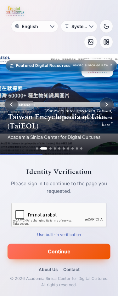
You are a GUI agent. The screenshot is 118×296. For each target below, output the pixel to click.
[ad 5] (59, 148)
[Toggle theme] (106, 26)
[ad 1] (37, 148)
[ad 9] (77, 148)
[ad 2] (43, 148)
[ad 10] (81, 148)
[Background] (90, 42)
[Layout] (106, 42)
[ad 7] (68, 148)
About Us (48, 269)
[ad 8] (72, 148)
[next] (107, 104)
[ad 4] (55, 148)
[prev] (11, 104)
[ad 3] (50, 148)
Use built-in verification (59, 234)
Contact (71, 269)
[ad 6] (64, 148)
